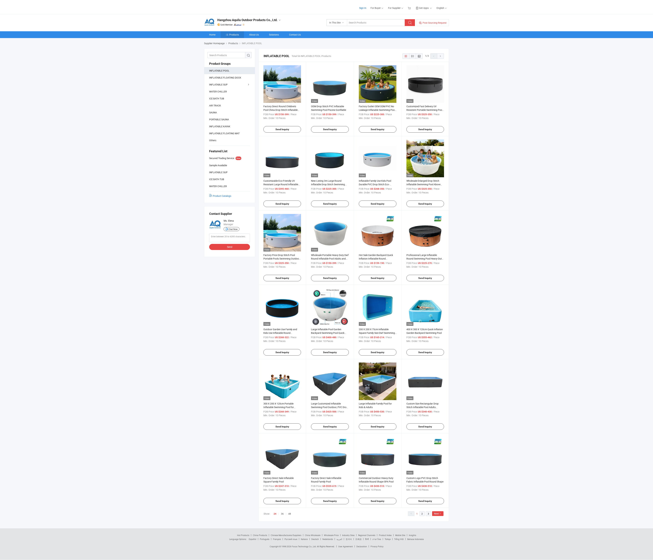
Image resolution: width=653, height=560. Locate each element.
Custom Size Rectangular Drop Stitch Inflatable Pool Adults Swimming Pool (422, 407)
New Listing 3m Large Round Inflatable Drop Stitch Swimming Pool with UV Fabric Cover (328, 184)
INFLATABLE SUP (218, 84)
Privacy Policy (377, 546)
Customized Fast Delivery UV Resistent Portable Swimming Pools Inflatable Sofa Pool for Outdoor (425, 110)
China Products (260, 535)
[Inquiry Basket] (410, 8)
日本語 (358, 539)
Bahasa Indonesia (415, 539)
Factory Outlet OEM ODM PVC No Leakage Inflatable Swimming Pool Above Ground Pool (377, 110)
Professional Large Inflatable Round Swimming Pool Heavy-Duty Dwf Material (424, 258)
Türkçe (388, 539)
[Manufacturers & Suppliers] (226, 7)
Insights (412, 535)
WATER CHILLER (218, 91)
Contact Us (295, 34)
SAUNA (213, 112)
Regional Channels (366, 535)
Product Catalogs (222, 195)
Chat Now (233, 229)
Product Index (385, 535)
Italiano (304, 539)
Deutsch (315, 539)
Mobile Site (400, 535)
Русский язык (290, 539)
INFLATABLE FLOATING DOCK (225, 77)
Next (436, 513)
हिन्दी (367, 539)
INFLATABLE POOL (219, 70)
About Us (254, 34)
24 (275, 513)
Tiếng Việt (399, 539)
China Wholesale (312, 535)
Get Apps (423, 8)
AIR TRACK (215, 105)
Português (264, 539)
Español (252, 539)
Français (277, 539)
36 (282, 513)
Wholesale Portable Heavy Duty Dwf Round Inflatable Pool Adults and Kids (330, 258)
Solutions (274, 34)
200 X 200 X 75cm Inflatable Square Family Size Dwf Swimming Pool (377, 333)
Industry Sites (348, 535)
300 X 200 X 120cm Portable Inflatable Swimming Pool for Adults (278, 407)
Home (212, 34)
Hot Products (243, 535)
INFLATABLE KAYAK (219, 126)
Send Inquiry (282, 129)
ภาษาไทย (376, 539)
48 (289, 513)
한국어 (349, 539)
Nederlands (327, 539)
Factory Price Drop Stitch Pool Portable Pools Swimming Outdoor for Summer (281, 258)
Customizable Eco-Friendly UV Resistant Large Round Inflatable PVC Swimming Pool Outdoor (280, 184)
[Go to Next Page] (440, 56)
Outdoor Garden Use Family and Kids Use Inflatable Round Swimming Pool (280, 333)
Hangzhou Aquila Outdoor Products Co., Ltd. (247, 20)
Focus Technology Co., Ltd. (304, 546)
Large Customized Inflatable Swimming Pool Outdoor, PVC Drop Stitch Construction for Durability (329, 407)
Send (229, 246)
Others (212, 140)
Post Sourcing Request (435, 22)
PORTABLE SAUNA (219, 119)
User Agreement (345, 546)
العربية (339, 539)
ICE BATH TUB (216, 98)
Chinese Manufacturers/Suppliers (286, 535)
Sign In (362, 8)
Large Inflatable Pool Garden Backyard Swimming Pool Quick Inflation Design (327, 333)
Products (234, 34)
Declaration (361, 546)
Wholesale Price (331, 535)
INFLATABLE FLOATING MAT (224, 133)
